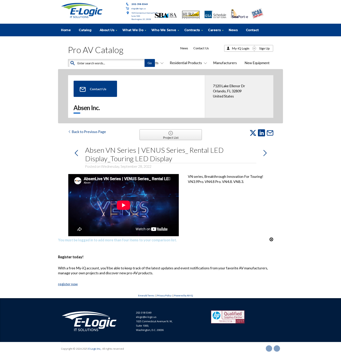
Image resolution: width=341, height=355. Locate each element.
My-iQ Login (240, 48)
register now (68, 284)
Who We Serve (163, 30)
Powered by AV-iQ (183, 295)
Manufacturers (225, 63)
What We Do (132, 30)
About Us (107, 30)
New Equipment (257, 63)
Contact (252, 30)
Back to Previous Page (88, 131)
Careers (214, 30)
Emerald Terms (146, 295)
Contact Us (201, 48)
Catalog (85, 30)
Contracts (192, 30)
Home (66, 30)
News (233, 30)
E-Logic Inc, (94, 348)
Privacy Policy (164, 295)
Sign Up (264, 48)
